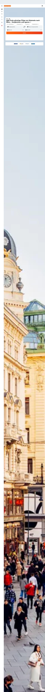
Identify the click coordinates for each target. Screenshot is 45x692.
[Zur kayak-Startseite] (7, 6)
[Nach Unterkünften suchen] (1, 11)
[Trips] (1, 22)
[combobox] (27, 24)
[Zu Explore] (1, 17)
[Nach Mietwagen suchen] (1, 14)
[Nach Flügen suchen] (1, 9)
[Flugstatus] (1, 19)
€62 (7, 20)
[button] (2, 6)
